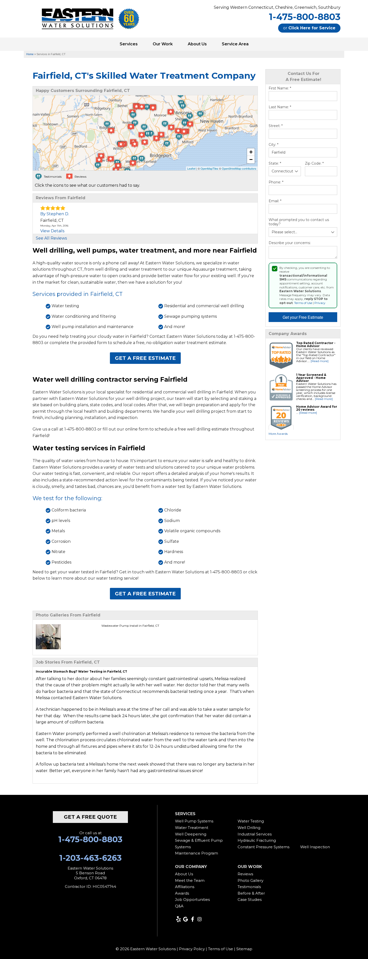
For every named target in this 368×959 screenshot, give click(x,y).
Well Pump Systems (194, 821)
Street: (276, 126)
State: (275, 163)
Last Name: (280, 107)
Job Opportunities (192, 899)
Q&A (179, 906)
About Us (184, 874)
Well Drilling (249, 827)
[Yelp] (178, 919)
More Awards (278, 434)
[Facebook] (193, 919)
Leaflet (191, 168)
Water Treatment (191, 827)
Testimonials (249, 886)
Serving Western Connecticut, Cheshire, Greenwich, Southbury (277, 7)
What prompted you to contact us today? (299, 222)
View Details (52, 231)
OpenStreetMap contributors (239, 168)
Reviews (245, 874)
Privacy (319, 303)
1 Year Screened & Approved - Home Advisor (311, 378)
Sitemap (244, 948)
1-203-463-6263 (90, 858)
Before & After (251, 893)
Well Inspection (315, 846)
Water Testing (251, 821)
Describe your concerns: (290, 243)
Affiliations (184, 886)
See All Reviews (51, 238)
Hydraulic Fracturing (257, 840)
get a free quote (90, 817)
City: (273, 145)
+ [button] (251, 152)
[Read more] (319, 361)
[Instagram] (200, 919)
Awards (182, 893)
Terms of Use (303, 303)
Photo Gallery (250, 880)
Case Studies (250, 899)
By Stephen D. (54, 213)
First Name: (280, 88)
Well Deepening (190, 834)
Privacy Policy (192, 948)
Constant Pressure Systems (263, 846)
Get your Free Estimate (303, 317)
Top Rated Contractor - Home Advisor (315, 344)
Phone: (276, 182)
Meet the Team (190, 880)
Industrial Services (255, 834)
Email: (275, 201)
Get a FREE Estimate (145, 358)
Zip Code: (314, 163)
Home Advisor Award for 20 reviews (316, 408)
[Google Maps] (185, 919)
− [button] (251, 159)
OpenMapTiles (209, 168)
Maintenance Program (196, 853)
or (309, 28)
